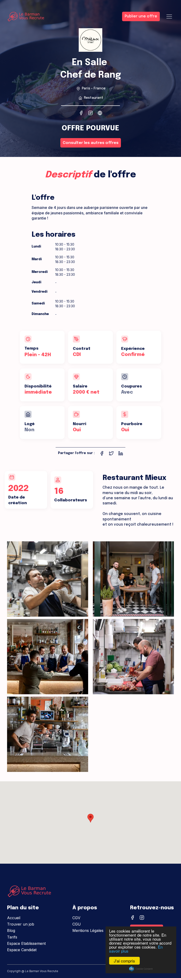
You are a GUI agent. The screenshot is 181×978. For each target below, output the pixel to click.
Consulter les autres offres (91, 143)
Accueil (13, 917)
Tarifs (12, 937)
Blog (11, 930)
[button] (90, 818)
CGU (76, 924)
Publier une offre (141, 16)
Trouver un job (20, 924)
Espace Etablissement (26, 943)
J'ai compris (124, 961)
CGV (76, 917)
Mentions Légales (87, 930)
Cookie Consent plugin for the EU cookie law (141, 968)
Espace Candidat (22, 949)
